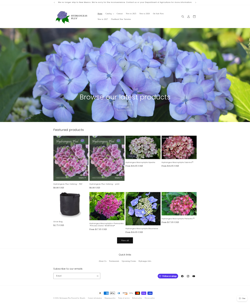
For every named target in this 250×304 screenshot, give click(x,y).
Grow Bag (58, 222)
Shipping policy (110, 298)
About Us (102, 261)
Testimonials (114, 261)
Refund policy (137, 298)
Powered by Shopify (78, 298)
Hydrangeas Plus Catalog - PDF (67, 184)
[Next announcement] (196, 2)
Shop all (125, 107)
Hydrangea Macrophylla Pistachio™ (178, 219)
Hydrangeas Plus (65, 298)
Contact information (95, 298)
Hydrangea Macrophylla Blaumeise (142, 229)
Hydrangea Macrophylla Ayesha (140, 162)
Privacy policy (150, 298)
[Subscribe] (97, 276)
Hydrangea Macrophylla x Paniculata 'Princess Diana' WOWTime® (106, 224)
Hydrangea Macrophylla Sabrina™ (177, 162)
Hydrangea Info (145, 261)
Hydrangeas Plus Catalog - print (104, 184)
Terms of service (124, 298)
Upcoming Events (129, 261)
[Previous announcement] (54, 2)
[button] (109, 13)
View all (125, 240)
